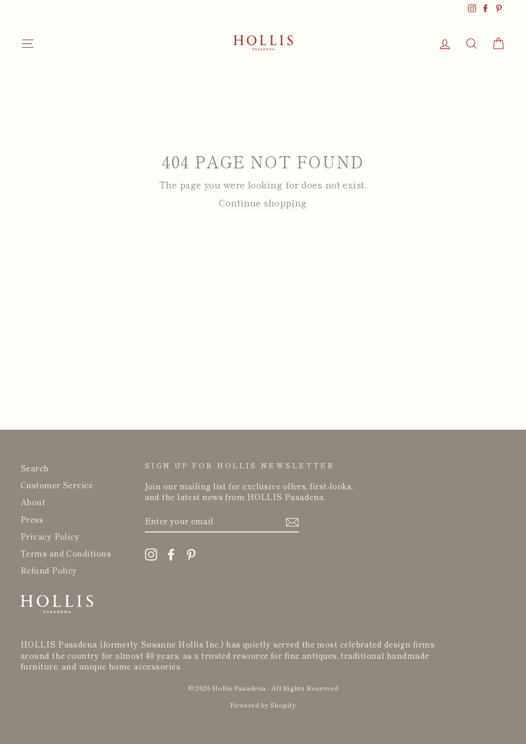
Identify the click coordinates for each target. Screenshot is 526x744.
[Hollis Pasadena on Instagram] (151, 554)
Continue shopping (263, 202)
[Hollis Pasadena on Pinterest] (191, 554)
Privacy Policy (50, 536)
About (33, 501)
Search (35, 467)
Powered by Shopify (263, 705)
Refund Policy (49, 570)
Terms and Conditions (66, 553)
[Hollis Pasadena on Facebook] (171, 554)
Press (32, 519)
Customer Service (57, 484)
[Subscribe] (292, 521)
